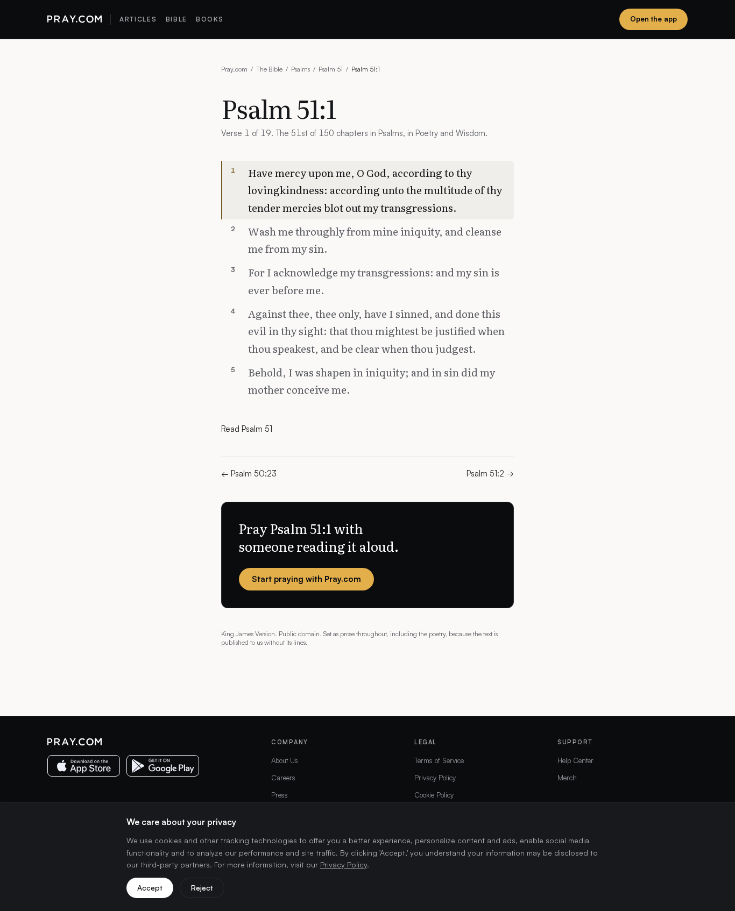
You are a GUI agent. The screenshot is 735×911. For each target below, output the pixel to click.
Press (279, 795)
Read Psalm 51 (246, 429)
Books (209, 19)
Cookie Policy (434, 795)
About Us (284, 760)
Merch (567, 777)
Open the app (653, 19)
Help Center (575, 760)
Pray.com (234, 69)
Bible (176, 19)
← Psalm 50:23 (249, 473)
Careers (283, 777)
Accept (149, 887)
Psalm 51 (331, 69)
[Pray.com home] (74, 19)
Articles (138, 19)
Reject (202, 887)
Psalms (300, 69)
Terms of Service (439, 760)
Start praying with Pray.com (306, 579)
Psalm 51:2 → (490, 473)
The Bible (269, 69)
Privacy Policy (435, 777)
